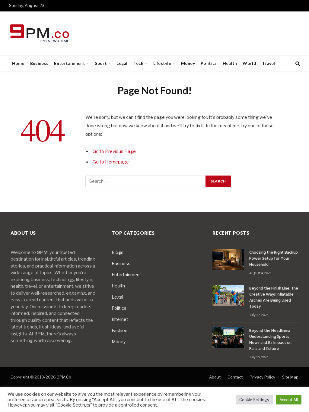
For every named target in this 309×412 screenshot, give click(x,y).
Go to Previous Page (114, 151)
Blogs (117, 252)
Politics (209, 63)
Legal (121, 63)
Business (39, 63)
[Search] (297, 63)
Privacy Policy (262, 377)
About (215, 377)
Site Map (290, 377)
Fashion (119, 330)
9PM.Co (64, 377)
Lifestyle (162, 63)
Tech (138, 63)
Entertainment (69, 63)
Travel (268, 63)
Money (188, 63)
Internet (120, 319)
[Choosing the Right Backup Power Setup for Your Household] (228, 259)
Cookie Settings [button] (254, 399)
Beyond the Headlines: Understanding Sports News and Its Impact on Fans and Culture (270, 340)
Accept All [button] (288, 399)
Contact (235, 377)
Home (18, 63)
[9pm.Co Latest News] (40, 33)
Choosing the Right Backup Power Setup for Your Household (273, 259)
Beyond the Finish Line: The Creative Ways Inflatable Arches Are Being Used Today (273, 298)
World (249, 63)
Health (230, 63)
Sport (101, 63)
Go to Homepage (111, 162)
